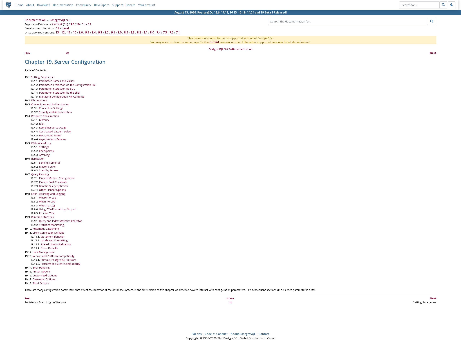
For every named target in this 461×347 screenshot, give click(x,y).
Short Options (41, 283)
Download (43, 5)
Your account (146, 5)
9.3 (100, 32)
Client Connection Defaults (48, 232)
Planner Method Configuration (57, 178)
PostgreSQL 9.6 (60, 20)
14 (89, 24)
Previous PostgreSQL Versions (59, 260)
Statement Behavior (52, 236)
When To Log (47, 201)
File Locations (39, 100)
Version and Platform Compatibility (53, 256)
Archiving (44, 155)
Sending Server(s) (49, 162)
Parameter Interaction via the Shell (59, 92)
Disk (41, 123)
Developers (101, 5)
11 (68, 32)
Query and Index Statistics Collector (60, 221)
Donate (130, 5)
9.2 (107, 32)
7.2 (171, 32)
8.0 (152, 32)
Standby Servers (48, 170)
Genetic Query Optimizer (53, 186)
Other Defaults (49, 248)
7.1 (178, 32)
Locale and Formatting (54, 240)
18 (65, 24)
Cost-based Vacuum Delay (55, 131)
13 (57, 32)
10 (74, 32)
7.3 (165, 32)
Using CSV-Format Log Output (57, 209)
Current (57, 24)
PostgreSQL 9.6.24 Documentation (230, 49)
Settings (44, 147)
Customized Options (45, 275)
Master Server (47, 166)
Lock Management (44, 252)
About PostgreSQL (243, 334)
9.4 (94, 32)
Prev (27, 53)
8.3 (133, 32)
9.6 (81, 32)
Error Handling (41, 267)
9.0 (120, 32)
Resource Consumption (45, 116)
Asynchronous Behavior (53, 139)
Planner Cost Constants (53, 182)
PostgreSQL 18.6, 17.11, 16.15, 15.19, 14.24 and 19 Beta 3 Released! (242, 12)
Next (433, 53)
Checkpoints (46, 151)
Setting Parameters (42, 77)
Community (83, 5)
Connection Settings (51, 108)
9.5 (87, 32)
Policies (197, 334)
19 (57, 28)
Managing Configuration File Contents (61, 96)
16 (78, 24)
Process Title (47, 213)
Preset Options (42, 271)
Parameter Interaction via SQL (57, 88)
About (30, 5)
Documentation (63, 5)
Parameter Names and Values (57, 81)
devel (65, 28)
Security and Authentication (55, 112)
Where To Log (47, 197)
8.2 (139, 32)
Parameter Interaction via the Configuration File (67, 85)
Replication (37, 158)
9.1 (113, 32)
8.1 (145, 32)
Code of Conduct (216, 334)
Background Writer (50, 135)
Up (67, 53)
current (214, 42)
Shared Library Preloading (56, 244)
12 (63, 32)
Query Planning (40, 174)
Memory (44, 119)
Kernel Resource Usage (52, 127)
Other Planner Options (52, 189)
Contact (264, 334)
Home (19, 5)
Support (117, 5)
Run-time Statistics (42, 217)
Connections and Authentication (50, 104)
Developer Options (44, 279)
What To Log (47, 205)
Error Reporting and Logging (48, 193)
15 (83, 24)
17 (72, 24)
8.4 (126, 32)
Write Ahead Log (41, 143)
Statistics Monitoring (51, 225)
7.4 (158, 32)
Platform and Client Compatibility (60, 263)
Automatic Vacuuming (46, 228)
